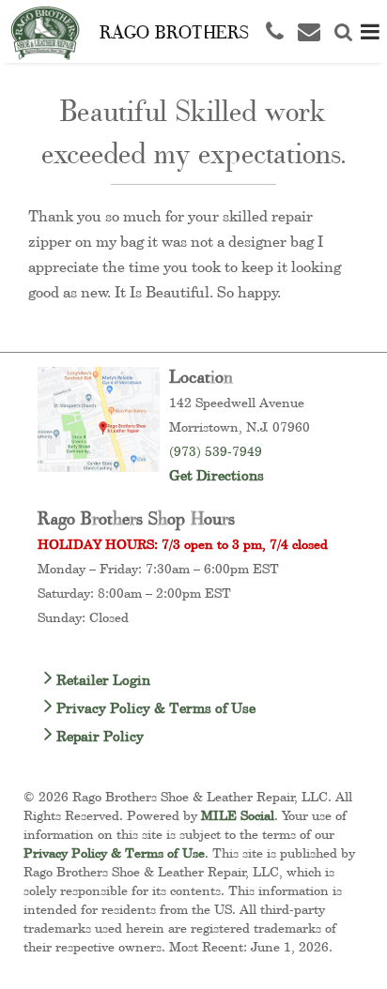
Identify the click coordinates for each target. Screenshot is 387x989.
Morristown (204, 426)
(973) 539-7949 (215, 451)
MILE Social (237, 815)
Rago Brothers (174, 31)
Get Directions (216, 475)
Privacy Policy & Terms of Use (154, 708)
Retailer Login (101, 680)
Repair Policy (98, 736)
